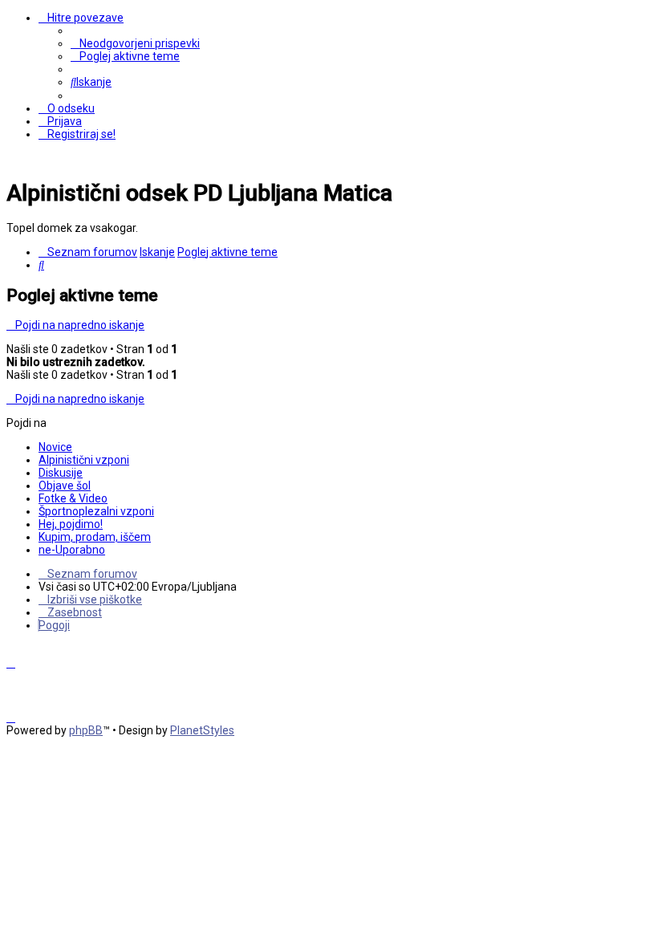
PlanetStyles (202, 730)
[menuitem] (135, 43)
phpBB (86, 730)
